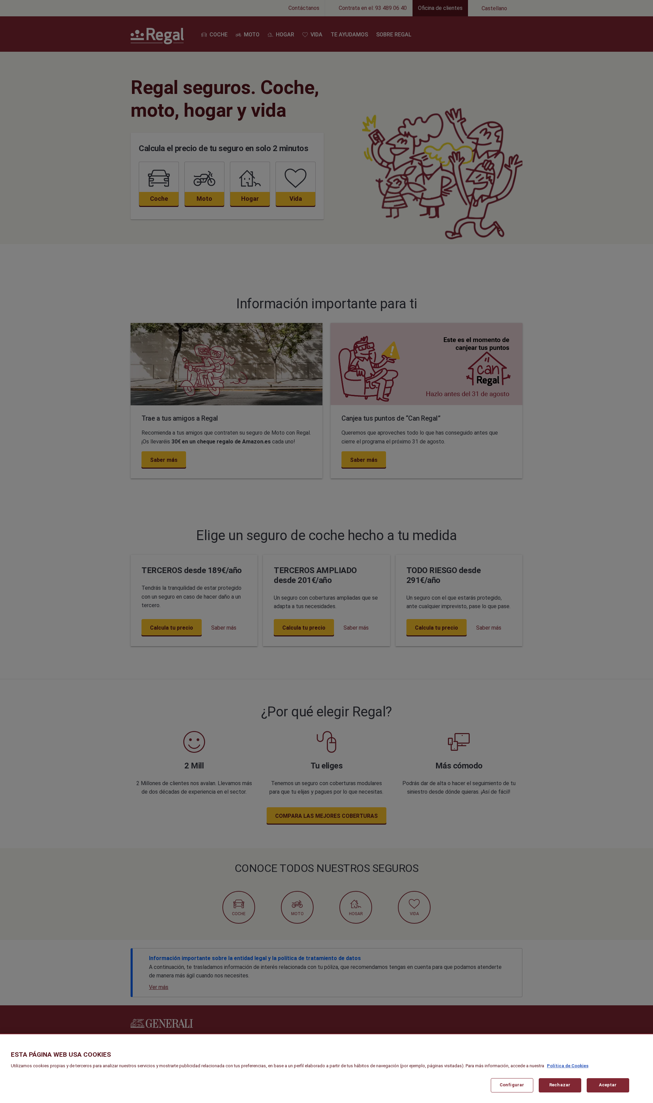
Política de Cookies (567, 1065)
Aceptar (608, 1084)
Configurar (512, 1084)
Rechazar (559, 1084)
